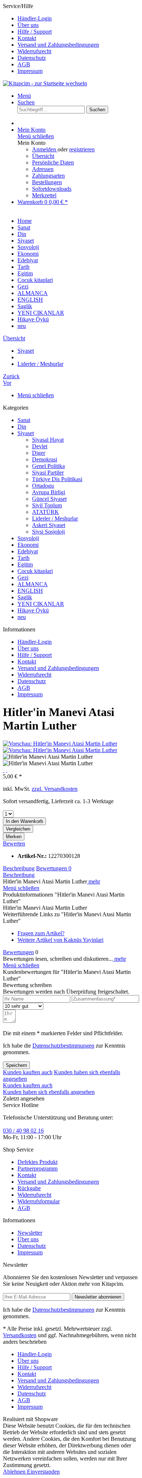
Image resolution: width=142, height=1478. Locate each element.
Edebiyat (27, 551)
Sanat (23, 420)
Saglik (24, 597)
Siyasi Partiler (48, 472)
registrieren (82, 149)
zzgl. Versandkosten (55, 789)
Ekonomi (28, 545)
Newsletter (29, 1233)
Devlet (39, 446)
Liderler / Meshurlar (55, 518)
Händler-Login (34, 18)
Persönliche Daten (53, 162)
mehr (93, 881)
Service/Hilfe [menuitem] (51, 38)
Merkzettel (44, 195)
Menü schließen (35, 136)
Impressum (30, 71)
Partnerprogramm (37, 1168)
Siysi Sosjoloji (48, 532)
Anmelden (45, 149)
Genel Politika (48, 466)
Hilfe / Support (34, 31)
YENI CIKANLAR (40, 604)
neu (21, 617)
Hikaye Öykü (33, 610)
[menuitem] (78, 18)
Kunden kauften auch (27, 1072)
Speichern (16, 1065)
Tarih (23, 558)
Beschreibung (19, 868)
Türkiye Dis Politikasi (57, 479)
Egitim (25, 564)
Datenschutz (31, 58)
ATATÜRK (45, 512)
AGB (23, 64)
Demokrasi (44, 459)
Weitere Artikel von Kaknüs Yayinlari (60, 940)
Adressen (43, 169)
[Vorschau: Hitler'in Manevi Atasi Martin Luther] (60, 743)
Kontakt (26, 38)
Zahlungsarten (48, 176)
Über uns (28, 25)
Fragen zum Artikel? (40, 933)
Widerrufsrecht (34, 51)
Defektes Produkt (37, 1162)
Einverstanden (43, 1472)
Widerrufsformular (38, 1201)
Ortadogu (43, 486)
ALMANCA (32, 584)
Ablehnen (15, 1472)
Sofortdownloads (51, 189)
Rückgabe (29, 1188)
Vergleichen (18, 829)
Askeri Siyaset (48, 525)
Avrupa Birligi (48, 492)
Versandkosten (19, 1335)
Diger (38, 453)
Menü (24, 96)
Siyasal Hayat (48, 440)
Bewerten (14, 843)
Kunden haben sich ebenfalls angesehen (49, 1092)
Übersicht (43, 156)
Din (21, 426)
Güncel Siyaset (49, 499)
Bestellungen (47, 182)
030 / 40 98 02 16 (23, 1130)
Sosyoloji (28, 538)
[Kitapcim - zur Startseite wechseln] (45, 83)
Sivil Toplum (47, 505)
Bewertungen (53, 868)
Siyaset (25, 433)
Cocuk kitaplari (35, 571)
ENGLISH (30, 591)
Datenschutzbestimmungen (63, 1045)
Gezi (22, 577)
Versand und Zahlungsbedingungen (58, 45)
